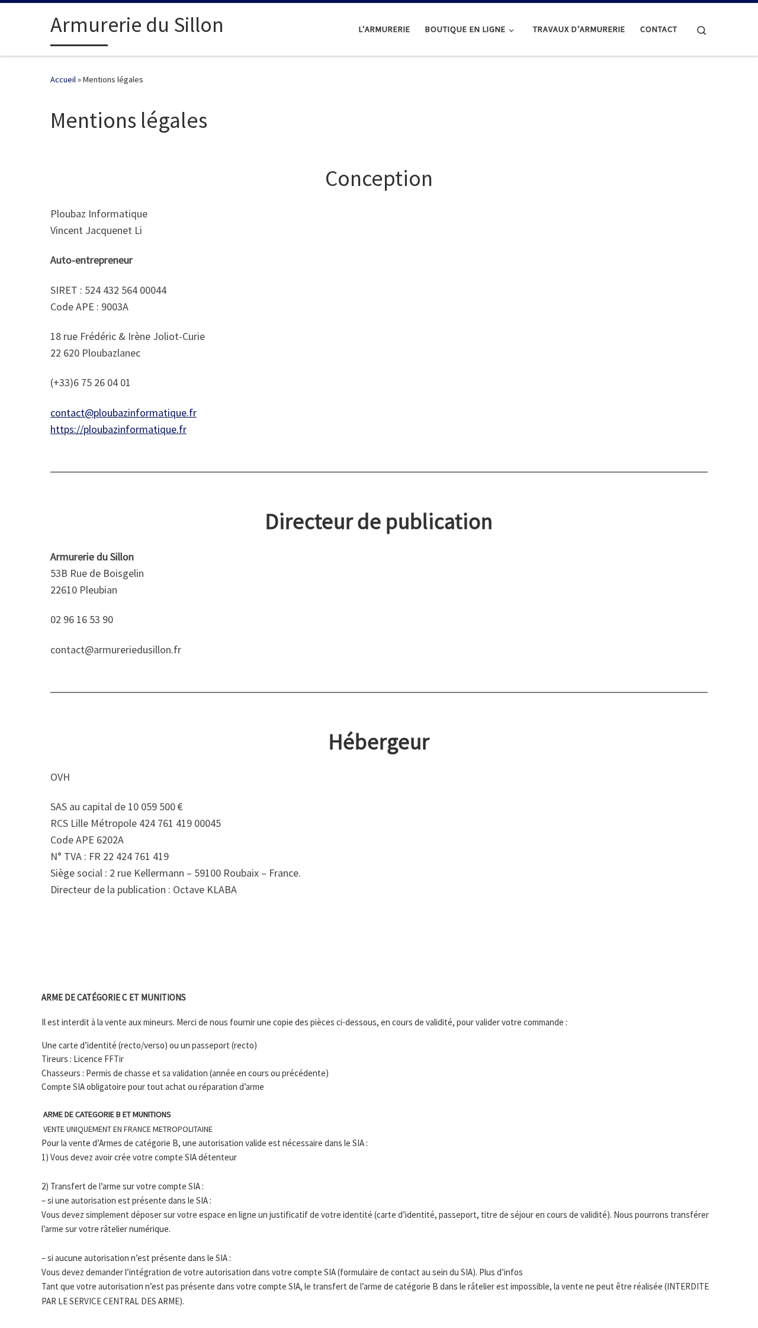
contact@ (72, 412)
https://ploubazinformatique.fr (118, 429)
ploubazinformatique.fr (145, 412)
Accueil (63, 79)
